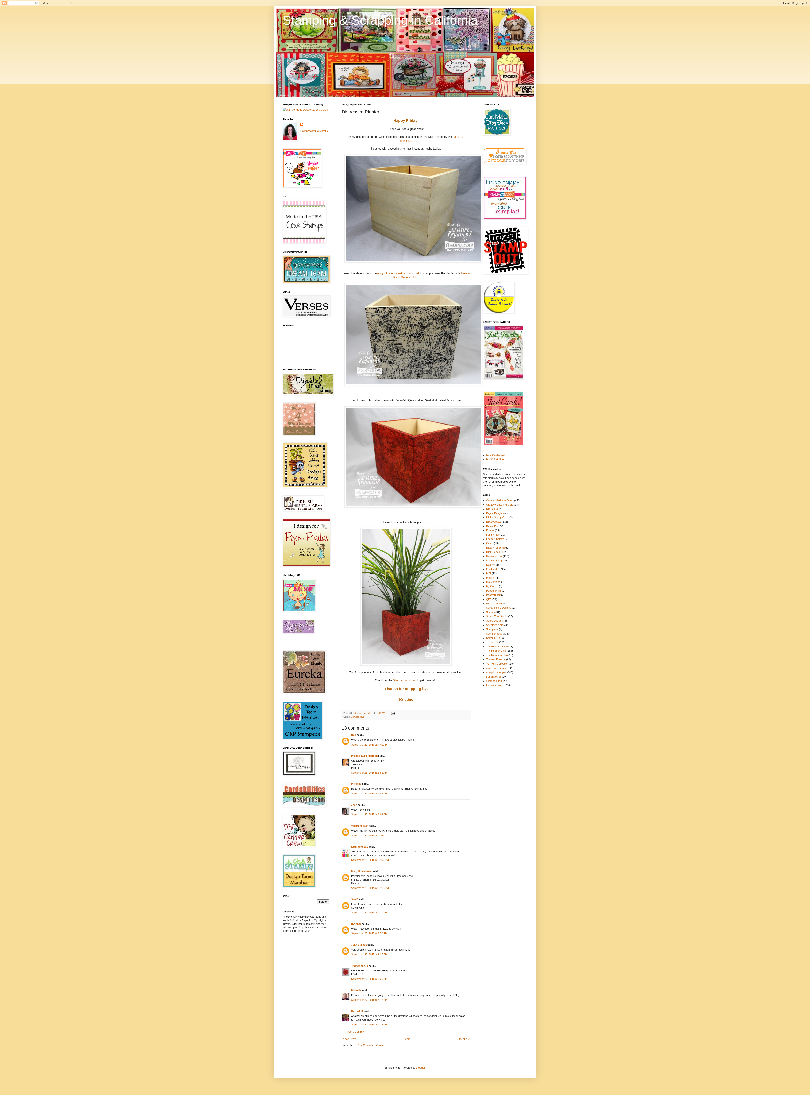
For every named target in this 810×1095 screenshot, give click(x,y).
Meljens (490, 577)
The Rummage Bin (497, 655)
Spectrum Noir (494, 625)
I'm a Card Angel (495, 455)
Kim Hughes (493, 569)
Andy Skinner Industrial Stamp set (398, 273)
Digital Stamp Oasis (497, 517)
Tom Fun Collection (497, 663)
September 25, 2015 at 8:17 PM (369, 954)
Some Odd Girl (494, 620)
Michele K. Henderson (364, 755)
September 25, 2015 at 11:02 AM (370, 835)
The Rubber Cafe (496, 650)
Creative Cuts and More (499, 504)
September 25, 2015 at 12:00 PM (370, 860)
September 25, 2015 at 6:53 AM (369, 793)
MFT (488, 573)
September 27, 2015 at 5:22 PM (369, 1024)
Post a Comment (356, 1031)
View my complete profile (314, 130)
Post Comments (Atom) (370, 1045)
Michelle (356, 990)
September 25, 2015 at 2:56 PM (369, 933)
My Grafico (492, 586)
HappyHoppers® (496, 547)
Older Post (463, 1039)
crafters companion (497, 668)
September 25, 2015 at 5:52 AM (369, 772)
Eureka (490, 530)
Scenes (490, 612)
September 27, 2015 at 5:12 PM (369, 999)
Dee (353, 735)
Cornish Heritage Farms (500, 500)
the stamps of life (495, 685)
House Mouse (494, 556)
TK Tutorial (492, 642)
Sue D (354, 899)
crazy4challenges (496, 672)
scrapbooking (494, 681)
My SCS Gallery (495, 459)
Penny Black (493, 594)
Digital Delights (495, 513)
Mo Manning (493, 582)
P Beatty (356, 783)
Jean (354, 805)
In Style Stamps (495, 560)
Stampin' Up (493, 638)
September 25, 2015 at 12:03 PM (370, 888)
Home (406, 1039)
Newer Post (349, 1039)
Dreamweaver (494, 522)
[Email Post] (393, 713)
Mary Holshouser (361, 871)
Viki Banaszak (359, 825)
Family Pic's (493, 534)
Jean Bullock (359, 944)
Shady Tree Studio (497, 616)
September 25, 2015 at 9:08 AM (369, 814)
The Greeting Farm (497, 646)
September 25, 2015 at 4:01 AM (369, 744)
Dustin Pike (492, 526)
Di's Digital (492, 508)
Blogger (420, 1067)
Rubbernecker (494, 603)
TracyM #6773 (359, 965)
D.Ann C (356, 923)
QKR (489, 599)
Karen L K (357, 1011)
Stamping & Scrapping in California (380, 20)
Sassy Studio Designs (498, 607)
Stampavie (492, 629)
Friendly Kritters (495, 539)
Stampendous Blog (404, 680)
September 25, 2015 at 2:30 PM (369, 912)
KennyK (490, 564)
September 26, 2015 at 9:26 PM (369, 979)
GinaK (489, 543)
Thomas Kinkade (496, 659)
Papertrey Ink (493, 590)
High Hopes (493, 551)
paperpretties (493, 676)
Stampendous (357, 717)
